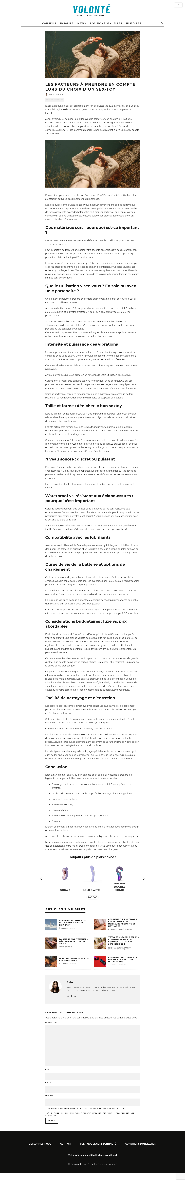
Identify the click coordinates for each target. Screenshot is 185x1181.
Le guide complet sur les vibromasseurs (74, 959)
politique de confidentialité (110, 1108)
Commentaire (52, 1022)
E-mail (48, 1082)
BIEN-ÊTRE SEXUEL (115, 947)
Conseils (49, 23)
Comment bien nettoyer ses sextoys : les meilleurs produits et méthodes (122, 922)
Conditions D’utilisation (140, 1143)
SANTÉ (121, 929)
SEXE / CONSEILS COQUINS (118, 949)
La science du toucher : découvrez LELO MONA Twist (73, 941)
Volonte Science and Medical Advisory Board (92, 1155)
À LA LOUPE (63, 928)
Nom (47, 1069)
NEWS (61, 947)
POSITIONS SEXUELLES (106, 23)
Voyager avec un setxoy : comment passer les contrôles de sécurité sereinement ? (123, 940)
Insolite (66, 23)
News (81, 23)
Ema (50, 94)
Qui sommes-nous (40, 1143)
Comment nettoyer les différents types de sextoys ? (72, 922)
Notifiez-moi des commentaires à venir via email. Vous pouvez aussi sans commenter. (89, 1114)
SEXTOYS (73, 928)
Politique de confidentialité (98, 1143)
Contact (65, 1143)
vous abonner (122, 1113)
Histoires (133, 23)
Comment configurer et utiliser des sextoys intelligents (122, 959)
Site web (49, 1095)
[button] (41, 879)
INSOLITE (127, 947)
